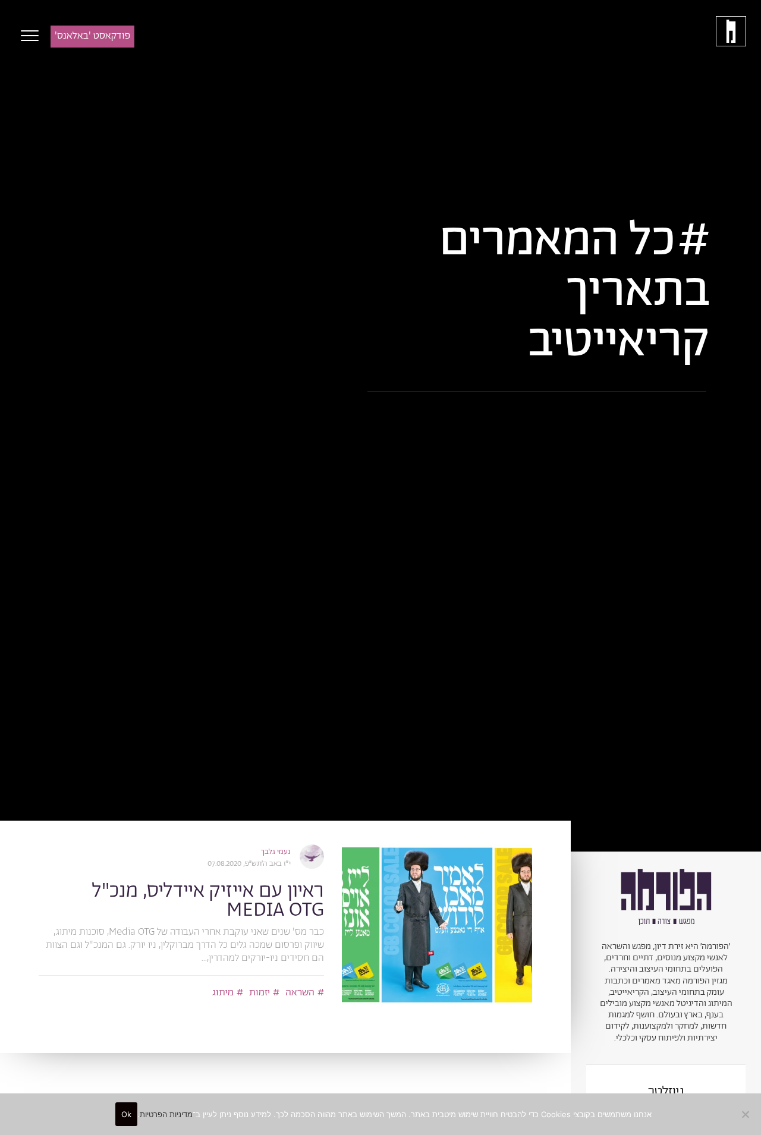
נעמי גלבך (276, 851)
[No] (746, 1114)
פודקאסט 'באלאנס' (92, 36)
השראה (300, 992)
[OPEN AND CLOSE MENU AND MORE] (27, 36)
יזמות (259, 992)
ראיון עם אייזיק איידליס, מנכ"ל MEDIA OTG (208, 900)
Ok (126, 1114)
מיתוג (223, 992)
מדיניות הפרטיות (166, 1114)
